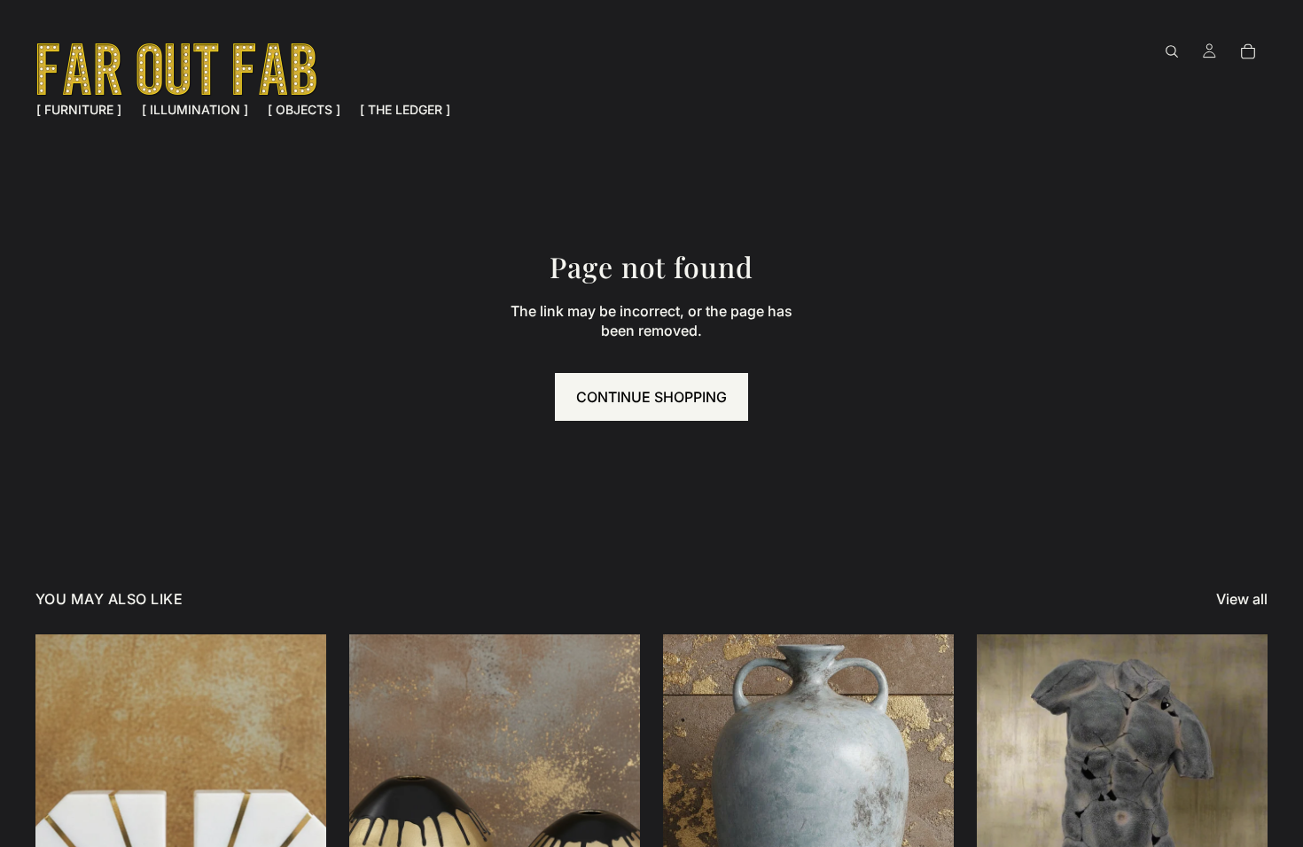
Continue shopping (651, 397)
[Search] (1171, 51)
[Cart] (1248, 51)
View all (1242, 599)
